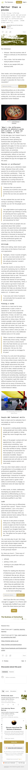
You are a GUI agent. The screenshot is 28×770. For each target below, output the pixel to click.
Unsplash (14, 123)
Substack (6, 766)
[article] (14, 700)
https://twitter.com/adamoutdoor (11, 644)
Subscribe (19, 2)
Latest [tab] (7, 691)
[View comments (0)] (6, 32)
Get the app (22, 763)
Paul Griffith (12, 702)
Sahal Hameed (15, 121)
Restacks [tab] (11, 672)
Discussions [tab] (13, 691)
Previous (6, 661)
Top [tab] (3, 691)
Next (23, 661)
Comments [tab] (5, 672)
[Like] (2, 32)
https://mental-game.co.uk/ (9, 641)
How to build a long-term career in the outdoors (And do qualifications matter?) (9, 713)
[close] (23, 720)
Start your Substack (10, 763)
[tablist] (8, 671)
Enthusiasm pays (7, 695)
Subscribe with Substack (15, 748)
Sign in (24, 2)
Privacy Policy (19, 754)
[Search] (25, 691)
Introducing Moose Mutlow (8, 709)
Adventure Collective (12, 25)
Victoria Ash (10, 717)
